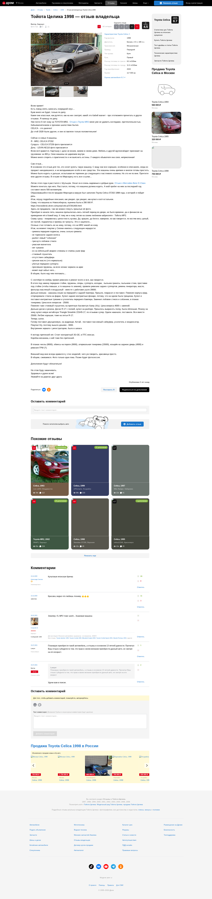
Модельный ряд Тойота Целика (109, 804)
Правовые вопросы (130, 850)
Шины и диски (35, 840)
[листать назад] (36, 59)
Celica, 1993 (38, 486)
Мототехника (79, 825)
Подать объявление (38, 830)
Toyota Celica (162, 19)
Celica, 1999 (79, 486)
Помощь (102, 885)
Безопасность (169, 830)
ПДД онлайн (127, 845)
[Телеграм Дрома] (113, 866)
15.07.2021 (34, 645)
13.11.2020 (34, 576)
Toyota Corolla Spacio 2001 (104, 638)
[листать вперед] (97, 59)
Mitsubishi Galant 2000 (89, 638)
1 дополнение (142, 501)
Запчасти (98, 3)
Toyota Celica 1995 (160, 136)
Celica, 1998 (79, 539)
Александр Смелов (37, 579)
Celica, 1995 (119, 539)
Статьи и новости (129, 835)
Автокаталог (79, 850)
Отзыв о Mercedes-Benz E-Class (130, 183)
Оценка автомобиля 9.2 (114, 77)
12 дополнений (100, 447)
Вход (194, 3)
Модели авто (105, 878)
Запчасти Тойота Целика (164, 61)
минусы (148, 810)
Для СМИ (119, 885)
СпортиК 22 (34, 628)
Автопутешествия (129, 840)
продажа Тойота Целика (133, 804)
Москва (20, 3)
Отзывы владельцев (82, 840)
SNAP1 (36, 542)
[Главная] (8, 3)
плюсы (141, 810)
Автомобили (41, 3)
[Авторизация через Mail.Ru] (39, 704)
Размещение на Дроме (173, 825)
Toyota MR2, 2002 (41, 539)
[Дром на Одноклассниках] (120, 866)
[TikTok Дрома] (91, 866)
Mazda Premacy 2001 (119, 638)
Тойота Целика (90, 804)
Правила (110, 885)
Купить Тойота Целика (163, 40)
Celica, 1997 (119, 486)
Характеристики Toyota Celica (116, 34)
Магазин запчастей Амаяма (85, 835)
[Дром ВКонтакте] (98, 866)
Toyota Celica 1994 (160, 102)
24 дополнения (60, 501)
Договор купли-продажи (83, 845)
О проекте (92, 885)
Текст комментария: (63, 712)
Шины (135, 3)
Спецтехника (35, 850)
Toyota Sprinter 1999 (62, 638)
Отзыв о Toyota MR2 (79, 122)
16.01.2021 (34, 615)
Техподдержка (169, 835)
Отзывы (111, 3)
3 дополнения (61, 447)
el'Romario (78, 489)
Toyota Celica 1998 (160, 171)
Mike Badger (119, 489)
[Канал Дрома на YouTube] (106, 866)
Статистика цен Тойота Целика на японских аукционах (163, 32)
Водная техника (80, 830)
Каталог (123, 3)
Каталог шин (127, 825)
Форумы (125, 830)
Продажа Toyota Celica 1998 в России (64, 746)
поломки (156, 810)
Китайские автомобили (39, 845)
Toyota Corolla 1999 (75, 638)
